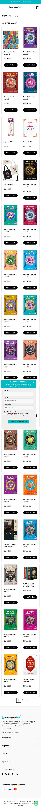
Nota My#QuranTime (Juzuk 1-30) (10, 53)
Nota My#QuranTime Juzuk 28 (29, 98)
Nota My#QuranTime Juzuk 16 (29, 456)
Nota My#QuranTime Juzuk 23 (29, 276)
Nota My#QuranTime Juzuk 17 (10, 456)
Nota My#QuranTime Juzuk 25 (29, 231)
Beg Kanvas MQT (9, 184)
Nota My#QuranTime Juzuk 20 (10, 366)
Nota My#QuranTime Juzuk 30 (29, 53)
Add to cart (10, 65)
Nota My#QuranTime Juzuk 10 (29, 635)
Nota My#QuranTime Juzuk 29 (10, 98)
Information (6, 738)
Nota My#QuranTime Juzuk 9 (10, 680)
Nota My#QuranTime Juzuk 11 (10, 635)
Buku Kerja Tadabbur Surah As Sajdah (10, 545)
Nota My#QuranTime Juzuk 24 (10, 276)
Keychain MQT (8, 142)
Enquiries (5, 746)
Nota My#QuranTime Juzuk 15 (10, 500)
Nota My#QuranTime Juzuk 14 (29, 500)
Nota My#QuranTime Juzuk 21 (29, 321)
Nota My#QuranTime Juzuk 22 (10, 321)
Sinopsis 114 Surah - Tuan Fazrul (29, 680)
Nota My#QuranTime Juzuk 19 (29, 366)
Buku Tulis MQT (28, 142)
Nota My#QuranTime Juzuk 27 (29, 186)
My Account (6, 762)
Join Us (4, 754)
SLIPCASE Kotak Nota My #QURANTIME (29, 585)
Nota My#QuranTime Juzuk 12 (10, 590)
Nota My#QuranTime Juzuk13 (29, 545)
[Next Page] (28, 700)
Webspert (20, 805)
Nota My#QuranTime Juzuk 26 (10, 231)
